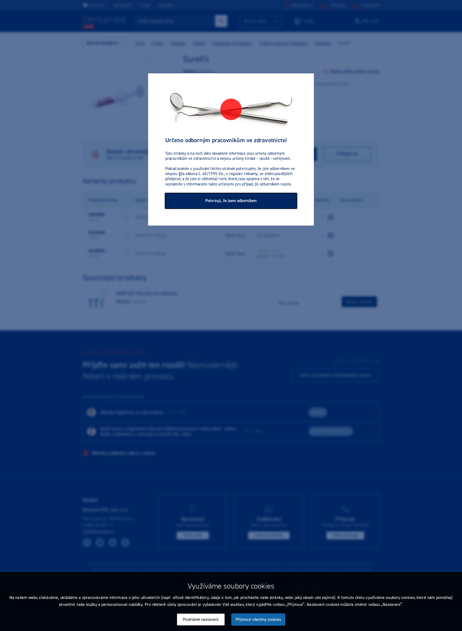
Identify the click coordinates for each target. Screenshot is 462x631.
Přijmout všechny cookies (258, 619)
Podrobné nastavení (200, 619)
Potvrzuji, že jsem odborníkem (231, 200)
